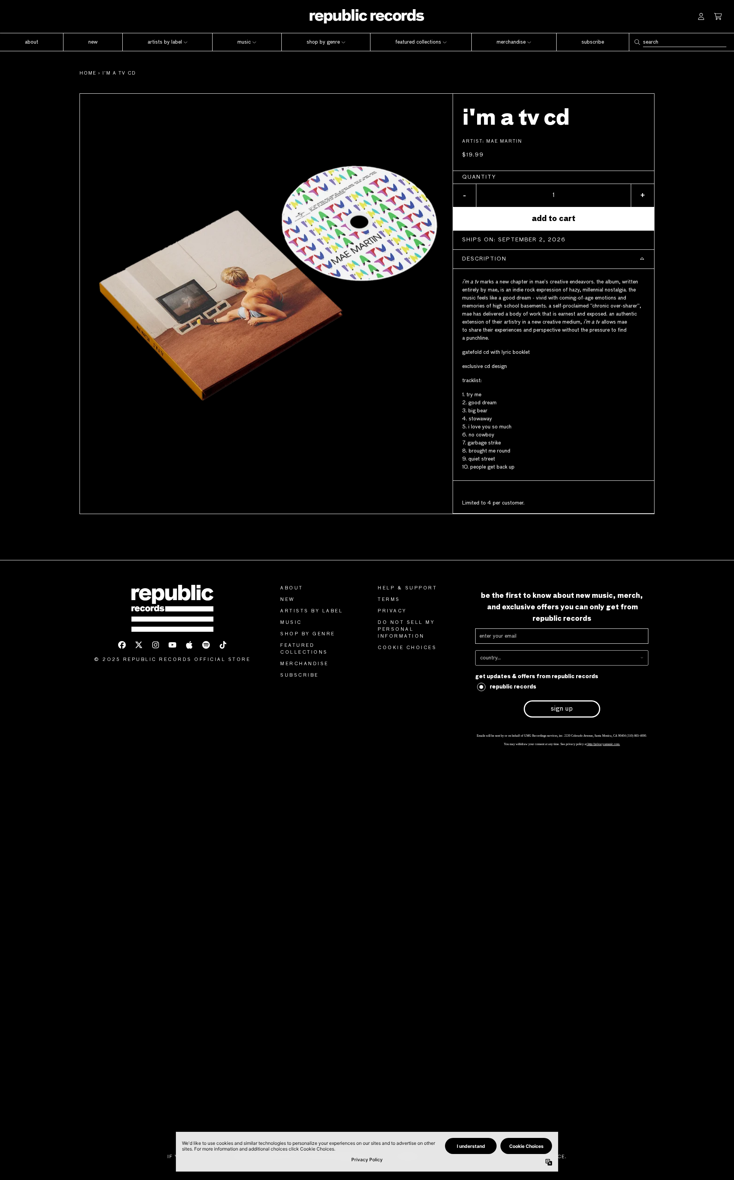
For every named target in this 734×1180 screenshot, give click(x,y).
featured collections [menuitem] (418, 42)
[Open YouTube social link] (172, 644)
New (287, 599)
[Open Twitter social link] (138, 644)
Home (88, 73)
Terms (389, 599)
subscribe (299, 675)
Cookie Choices (407, 648)
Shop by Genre (307, 634)
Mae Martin (504, 141)
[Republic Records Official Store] (367, 16)
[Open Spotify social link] (206, 644)
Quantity (479, 177)
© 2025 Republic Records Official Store (172, 660)
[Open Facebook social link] (122, 644)
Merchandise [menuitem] (511, 42)
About (291, 588)
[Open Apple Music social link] (189, 644)
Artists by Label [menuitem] (165, 42)
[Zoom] (266, 280)
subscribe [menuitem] (592, 42)
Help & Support (407, 588)
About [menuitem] (31, 42)
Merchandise (304, 664)
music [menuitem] (244, 42)
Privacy (392, 611)
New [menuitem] (92, 42)
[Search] (637, 42)
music (291, 622)
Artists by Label (311, 611)
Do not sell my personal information (406, 629)
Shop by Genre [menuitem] (323, 42)
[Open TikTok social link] (222, 644)
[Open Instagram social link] (155, 644)
